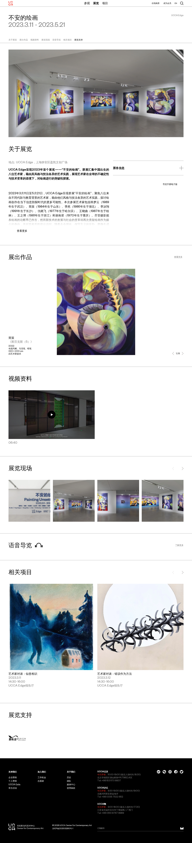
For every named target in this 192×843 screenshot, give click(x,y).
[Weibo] (158, 772)
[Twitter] (181, 772)
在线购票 (155, 3)
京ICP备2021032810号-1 (62, 828)
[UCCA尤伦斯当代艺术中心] (10, 3)
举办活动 (12, 788)
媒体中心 (71, 784)
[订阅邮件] (182, 828)
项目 (105, 3)
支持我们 (12, 772)
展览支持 (78, 40)
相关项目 (67, 40)
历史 (69, 777)
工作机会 (42, 777)
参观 (87, 3)
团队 (69, 781)
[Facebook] (176, 772)
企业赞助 (12, 777)
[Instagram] (170, 772)
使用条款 (71, 788)
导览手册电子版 (170, 184)
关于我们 (71, 772)
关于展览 (12, 40)
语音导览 (56, 40)
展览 (96, 3)
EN (176, 3)
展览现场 (45, 40)
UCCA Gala (14, 784)
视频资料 (34, 40)
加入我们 (42, 772)
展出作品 (23, 40)
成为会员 (167, 3)
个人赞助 (12, 781)
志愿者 (41, 781)
